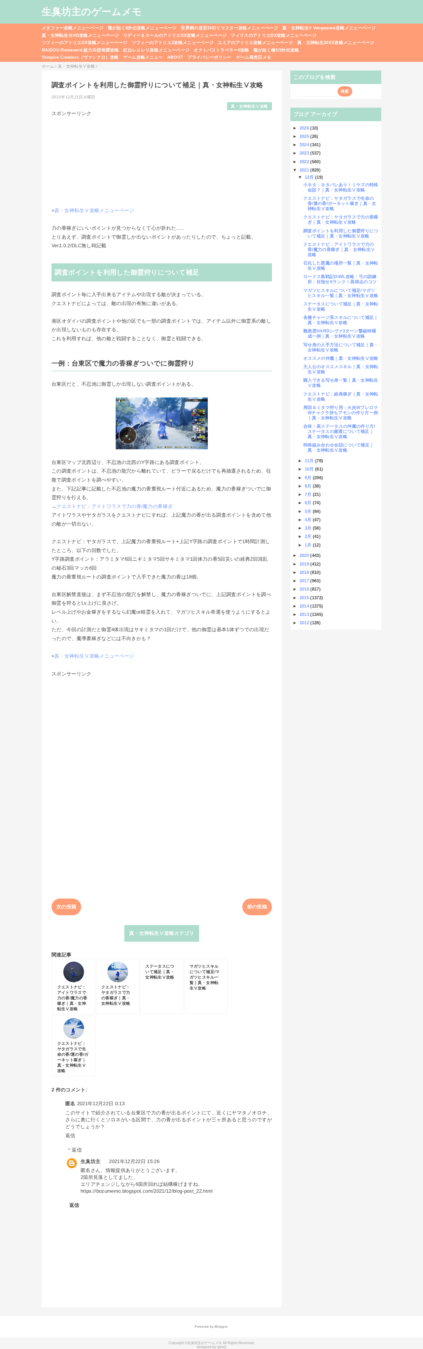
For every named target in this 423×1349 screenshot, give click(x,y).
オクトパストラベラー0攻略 (221, 49)
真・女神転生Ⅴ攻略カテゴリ (161, 933)
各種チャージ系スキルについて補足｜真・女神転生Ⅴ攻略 (340, 320)
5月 (309, 511)
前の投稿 (257, 907)
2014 (305, 606)
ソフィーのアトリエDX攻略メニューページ (84, 42)
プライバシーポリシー (209, 57)
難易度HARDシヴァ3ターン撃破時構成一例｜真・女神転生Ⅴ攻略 (339, 333)
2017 (305, 580)
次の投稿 (66, 907)
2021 (305, 170)
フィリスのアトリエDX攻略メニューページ (274, 35)
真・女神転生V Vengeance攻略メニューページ (329, 27)
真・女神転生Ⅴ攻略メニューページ (94, 210)
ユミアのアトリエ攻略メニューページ (255, 42)
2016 (305, 589)
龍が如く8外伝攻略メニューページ (142, 27)
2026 (305, 127)
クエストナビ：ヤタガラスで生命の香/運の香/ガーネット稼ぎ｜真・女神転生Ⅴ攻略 (339, 203)
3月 (309, 528)
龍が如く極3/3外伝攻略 (276, 49)
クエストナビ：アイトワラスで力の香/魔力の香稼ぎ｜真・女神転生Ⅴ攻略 (339, 249)
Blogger (221, 1326)
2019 (305, 564)
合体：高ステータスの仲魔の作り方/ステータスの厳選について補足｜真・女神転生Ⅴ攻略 (339, 431)
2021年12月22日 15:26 (134, 1161)
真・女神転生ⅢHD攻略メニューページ (80, 35)
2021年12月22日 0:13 (101, 1103)
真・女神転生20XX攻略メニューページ (335, 42)
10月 (310, 469)
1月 (309, 545)
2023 (305, 153)
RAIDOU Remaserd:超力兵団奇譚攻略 (80, 49)
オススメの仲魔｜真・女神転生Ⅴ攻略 (340, 358)
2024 (305, 144)
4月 (309, 519)
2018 (305, 572)
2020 (305, 555)
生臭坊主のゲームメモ (92, 11)
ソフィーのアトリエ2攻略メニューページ (173, 42)
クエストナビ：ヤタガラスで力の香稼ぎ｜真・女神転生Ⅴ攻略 (340, 219)
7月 (309, 494)
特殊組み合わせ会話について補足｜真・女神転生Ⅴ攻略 (338, 447)
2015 (305, 597)
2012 (305, 622)
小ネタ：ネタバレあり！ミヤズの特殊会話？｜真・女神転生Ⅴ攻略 (340, 187)
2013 (305, 614)
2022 (305, 161)
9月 (309, 477)
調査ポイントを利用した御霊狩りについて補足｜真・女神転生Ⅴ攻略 (340, 233)
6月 (309, 502)
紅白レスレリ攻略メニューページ (156, 49)
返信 (70, 1135)
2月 (309, 536)
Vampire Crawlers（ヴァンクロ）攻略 (80, 57)
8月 (309, 486)
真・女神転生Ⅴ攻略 (249, 106)
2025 (305, 136)
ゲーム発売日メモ (253, 57)
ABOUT (175, 57)
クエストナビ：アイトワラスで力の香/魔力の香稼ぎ (114, 506)
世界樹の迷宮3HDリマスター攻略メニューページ (229, 27)
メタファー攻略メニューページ (73, 27)
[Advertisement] (162, 157)
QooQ (221, 1347)
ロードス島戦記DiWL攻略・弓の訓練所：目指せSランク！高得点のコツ (340, 279)
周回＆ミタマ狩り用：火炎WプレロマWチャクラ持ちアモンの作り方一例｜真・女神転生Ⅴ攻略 (340, 412)
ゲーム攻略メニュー (143, 57)
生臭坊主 (90, 1161)
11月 (310, 460)
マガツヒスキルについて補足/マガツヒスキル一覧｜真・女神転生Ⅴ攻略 (340, 293)
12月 (310, 177)
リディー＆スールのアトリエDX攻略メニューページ (174, 35)
